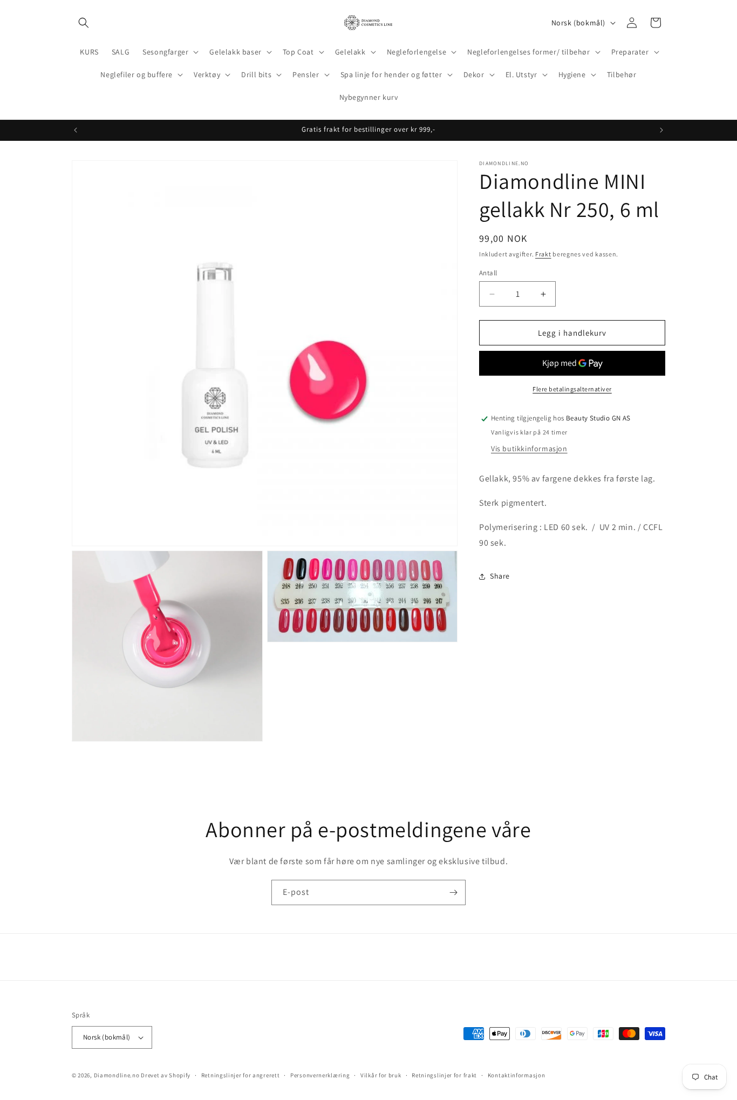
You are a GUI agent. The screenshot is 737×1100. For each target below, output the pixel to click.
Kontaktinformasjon (516, 1075)
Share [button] (500, 576)
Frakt (543, 254)
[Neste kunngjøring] (661, 130)
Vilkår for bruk (380, 1075)
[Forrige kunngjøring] (75, 130)
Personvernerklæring (320, 1075)
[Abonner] (453, 892)
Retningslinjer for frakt (444, 1075)
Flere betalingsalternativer (572, 389)
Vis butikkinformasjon (529, 449)
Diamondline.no (117, 1075)
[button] (83, 23)
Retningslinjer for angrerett (240, 1075)
